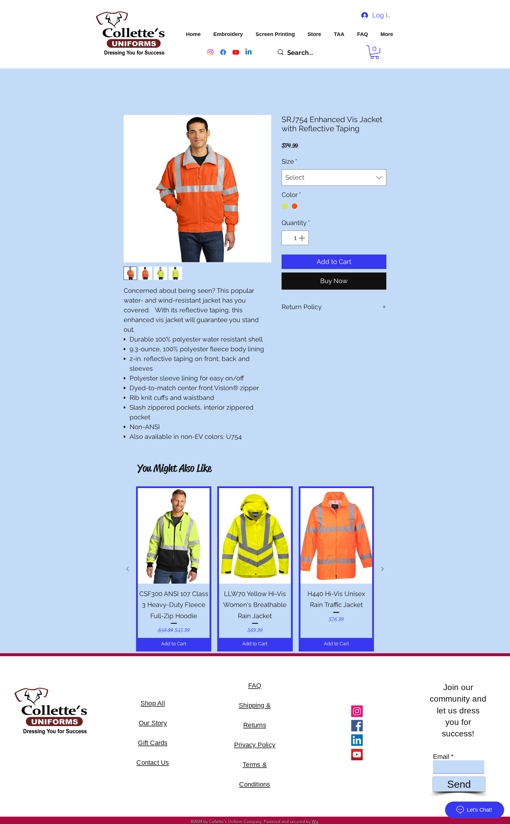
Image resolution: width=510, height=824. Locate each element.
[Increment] (302, 238)
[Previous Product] (127, 568)
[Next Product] (382, 568)
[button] (375, 52)
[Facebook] (223, 52)
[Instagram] (210, 52)
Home (130, 92)
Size (289, 161)
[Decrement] (287, 238)
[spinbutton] (295, 238)
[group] (255, 569)
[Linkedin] (248, 52)
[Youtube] (236, 52)
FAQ (254, 685)
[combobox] (334, 177)
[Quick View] (174, 536)
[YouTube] (357, 754)
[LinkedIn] (357, 740)
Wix (315, 821)
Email (441, 757)
